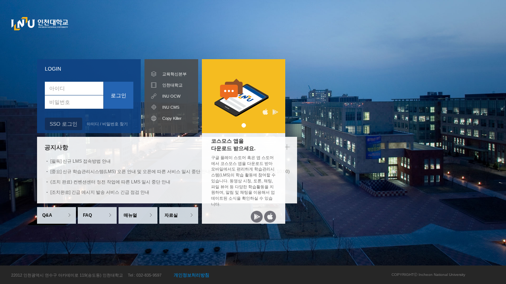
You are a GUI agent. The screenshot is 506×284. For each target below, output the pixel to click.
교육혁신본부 (174, 74)
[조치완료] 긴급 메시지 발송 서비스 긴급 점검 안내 (99, 192)
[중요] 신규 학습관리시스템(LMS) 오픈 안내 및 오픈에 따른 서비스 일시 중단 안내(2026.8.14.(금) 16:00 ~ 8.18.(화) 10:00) (170, 171)
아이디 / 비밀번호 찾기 (107, 124)
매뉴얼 (130, 215)
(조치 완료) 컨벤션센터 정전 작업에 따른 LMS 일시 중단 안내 (110, 182)
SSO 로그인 (63, 124)
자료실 (171, 215)
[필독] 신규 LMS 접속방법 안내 (80, 161)
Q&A (47, 215)
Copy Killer (172, 118)
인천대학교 (172, 85)
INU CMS (170, 107)
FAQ (87, 215)
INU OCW (171, 96)
